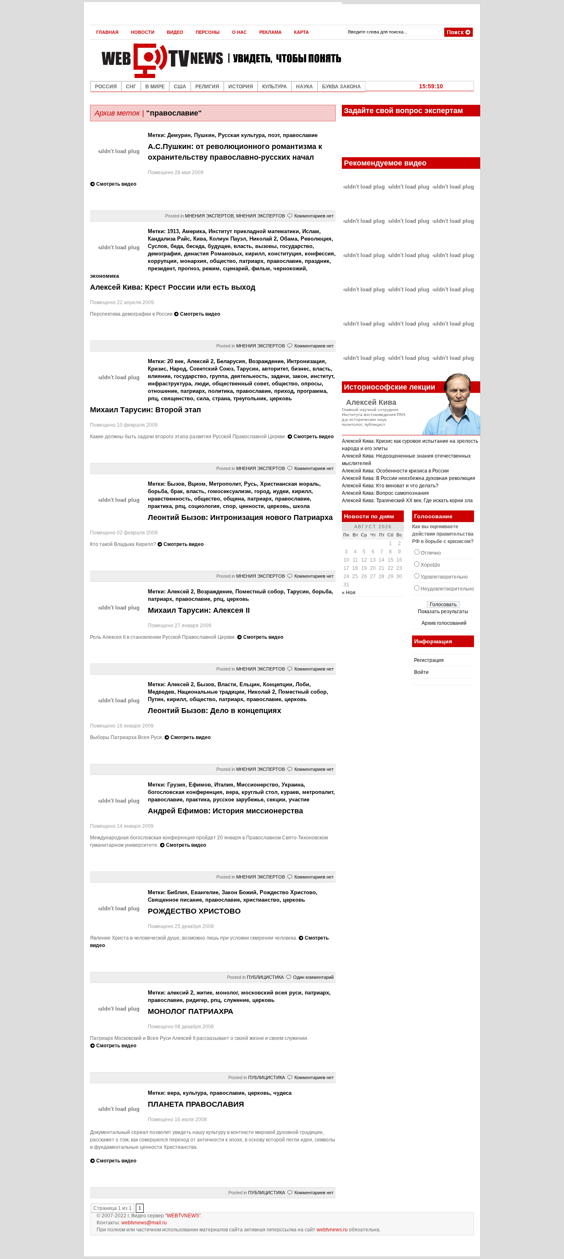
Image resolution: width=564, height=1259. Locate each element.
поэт (274, 135)
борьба (157, 491)
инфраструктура (169, 383)
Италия (223, 785)
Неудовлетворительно (447, 589)
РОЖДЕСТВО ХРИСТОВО (194, 911)
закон (299, 376)
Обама (288, 239)
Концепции (277, 684)
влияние (159, 376)
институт (321, 376)
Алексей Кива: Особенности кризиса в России (395, 471)
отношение (162, 391)
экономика (104, 276)
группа (218, 376)
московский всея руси (271, 993)
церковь (281, 398)
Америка (193, 231)
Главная (107, 32)
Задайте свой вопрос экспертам (403, 110)
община (233, 499)
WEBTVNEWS (183, 1216)
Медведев (161, 692)
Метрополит (225, 484)
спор (229, 506)
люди (201, 383)
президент (161, 268)
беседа (195, 246)
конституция (284, 253)
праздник (317, 261)
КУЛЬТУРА (274, 87)
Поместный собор (259, 591)
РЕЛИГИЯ (207, 87)
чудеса (282, 1093)
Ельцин (249, 684)
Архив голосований (444, 623)
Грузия (176, 785)
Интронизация (306, 361)
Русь (250, 484)
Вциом (197, 484)
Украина (292, 785)
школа (301, 506)
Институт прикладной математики (254, 231)
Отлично (431, 553)
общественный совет (240, 383)
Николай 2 (263, 239)
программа (311, 391)
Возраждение (266, 361)
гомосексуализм (229, 491)
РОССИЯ (106, 87)
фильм (260, 268)
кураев (290, 792)
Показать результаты (443, 611)
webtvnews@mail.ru (144, 1223)
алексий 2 (180, 993)
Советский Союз (211, 369)
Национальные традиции (211, 692)
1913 (173, 231)
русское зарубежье (238, 799)
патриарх (251, 261)
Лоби (302, 684)
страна (221, 398)
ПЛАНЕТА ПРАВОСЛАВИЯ (196, 1104)
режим (211, 268)
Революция (316, 239)
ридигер (196, 1000)
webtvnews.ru (332, 1230)
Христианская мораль (289, 484)
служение (236, 1000)
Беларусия (231, 361)
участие (299, 799)
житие (204, 993)
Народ (178, 369)
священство (177, 398)
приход (284, 391)
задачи (280, 376)
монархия (193, 261)
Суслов (157, 246)
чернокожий (289, 268)
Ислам (310, 231)
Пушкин (204, 135)
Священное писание (175, 900)
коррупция (162, 261)
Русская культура (241, 135)
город (262, 491)
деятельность (249, 376)
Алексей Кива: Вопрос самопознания (385, 493)
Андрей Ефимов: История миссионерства (225, 811)
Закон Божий (239, 892)
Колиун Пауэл (227, 239)
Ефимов (200, 785)
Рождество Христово (288, 892)
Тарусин (247, 369)
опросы (311, 383)
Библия (177, 892)
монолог (227, 993)
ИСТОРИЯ (240, 87)
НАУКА (304, 87)
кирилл (255, 253)
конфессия (319, 253)
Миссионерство (257, 785)
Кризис (157, 369)
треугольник (249, 398)
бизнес (300, 369)
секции (276, 799)
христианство (261, 900)
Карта (301, 32)
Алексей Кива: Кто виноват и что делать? (390, 486)
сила (203, 398)
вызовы (266, 246)
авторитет (275, 369)
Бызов (176, 484)
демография (164, 253)
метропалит (317, 792)
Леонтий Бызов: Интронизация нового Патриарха (240, 517)
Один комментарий (313, 977)
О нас (239, 32)
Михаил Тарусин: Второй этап (145, 410)
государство (296, 246)
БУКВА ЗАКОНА (341, 87)
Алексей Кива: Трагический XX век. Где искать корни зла (407, 500)
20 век (175, 361)
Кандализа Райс (169, 239)
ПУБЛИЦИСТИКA (265, 977)
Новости (142, 32)
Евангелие (204, 892)
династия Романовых (213, 253)
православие (300, 135)
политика (220, 391)
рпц (153, 398)
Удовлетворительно (444, 577)
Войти (421, 672)
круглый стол (259, 792)
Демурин (179, 135)
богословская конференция (185, 792)
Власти (227, 684)
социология (204, 506)
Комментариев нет (314, 215)
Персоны (208, 32)
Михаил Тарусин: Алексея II (199, 610)
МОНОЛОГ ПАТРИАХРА (190, 1011)
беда (177, 246)
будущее (219, 246)
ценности (251, 506)
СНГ (131, 87)
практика (160, 506)
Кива (199, 239)
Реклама (270, 32)
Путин (156, 699)
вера (232, 792)
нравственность (169, 499)
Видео (175, 32)
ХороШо (430, 565)
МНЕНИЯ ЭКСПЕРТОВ (209, 215)
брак (177, 491)
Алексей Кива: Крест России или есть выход (172, 287)
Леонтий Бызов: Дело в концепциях (214, 710)
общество (223, 261)
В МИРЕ (155, 87)
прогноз (188, 268)
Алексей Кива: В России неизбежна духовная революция (408, 478)
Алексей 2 (200, 361)
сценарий (235, 268)
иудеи (281, 491)
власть (243, 246)
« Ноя (348, 592)
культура (194, 1093)
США (180, 87)
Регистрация (429, 660)
